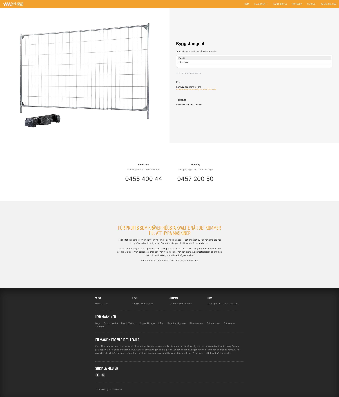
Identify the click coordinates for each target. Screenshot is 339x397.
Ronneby (297, 4)
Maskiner (259, 4)
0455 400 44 (143, 178)
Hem (246, 4)
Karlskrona (280, 4)
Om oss (311, 4)
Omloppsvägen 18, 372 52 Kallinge (195, 169)
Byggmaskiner (194, 73)
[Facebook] (97, 375)
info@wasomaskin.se (142, 303)
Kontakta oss (328, 4)
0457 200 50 (195, 178)
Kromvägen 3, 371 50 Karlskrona (143, 169)
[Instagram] (103, 375)
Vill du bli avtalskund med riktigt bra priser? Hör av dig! (196, 89)
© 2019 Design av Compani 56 (109, 389)
